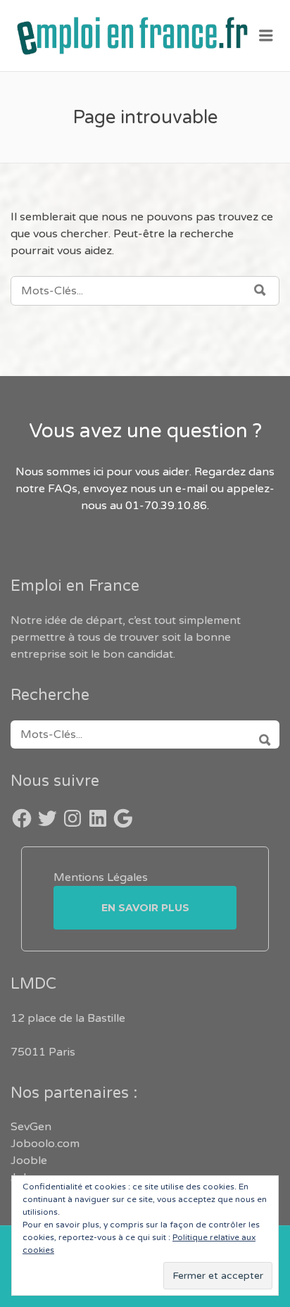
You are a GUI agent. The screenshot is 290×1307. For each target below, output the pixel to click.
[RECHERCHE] (260, 734)
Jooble (29, 1160)
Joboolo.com (45, 1144)
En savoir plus (145, 907)
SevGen (31, 1127)
